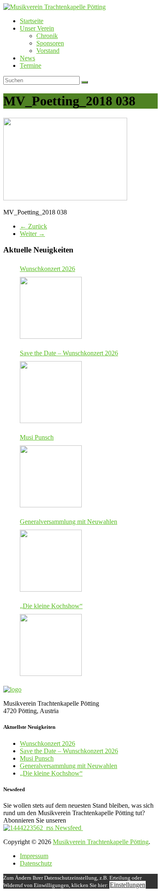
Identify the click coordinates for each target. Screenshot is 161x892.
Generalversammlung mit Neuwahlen (68, 521)
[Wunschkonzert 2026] (51, 308)
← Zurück (33, 226)
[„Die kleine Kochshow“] (51, 645)
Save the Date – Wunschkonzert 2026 (69, 353)
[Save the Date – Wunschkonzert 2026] (51, 392)
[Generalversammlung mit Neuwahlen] (51, 561)
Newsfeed (68, 827)
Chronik (47, 35)
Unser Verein (37, 28)
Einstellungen (127, 884)
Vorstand (47, 50)
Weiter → (32, 233)
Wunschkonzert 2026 (47, 268)
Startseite (31, 20)
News (27, 58)
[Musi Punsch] (51, 476)
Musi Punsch (37, 437)
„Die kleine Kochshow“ (51, 605)
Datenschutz (36, 863)
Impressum (34, 855)
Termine (30, 65)
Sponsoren (50, 43)
